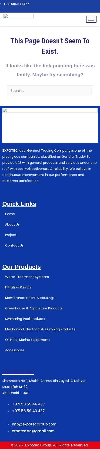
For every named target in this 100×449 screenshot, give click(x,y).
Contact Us (18, 371)
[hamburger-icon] (91, 19)
